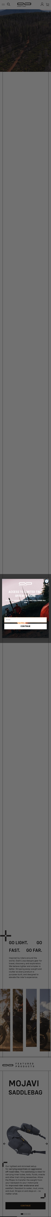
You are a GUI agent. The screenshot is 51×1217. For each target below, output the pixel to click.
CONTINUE (25, 626)
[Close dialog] (46, 581)
